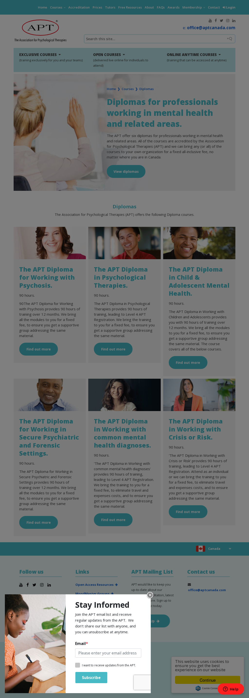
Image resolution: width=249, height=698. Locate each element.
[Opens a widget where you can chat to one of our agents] (230, 689)
